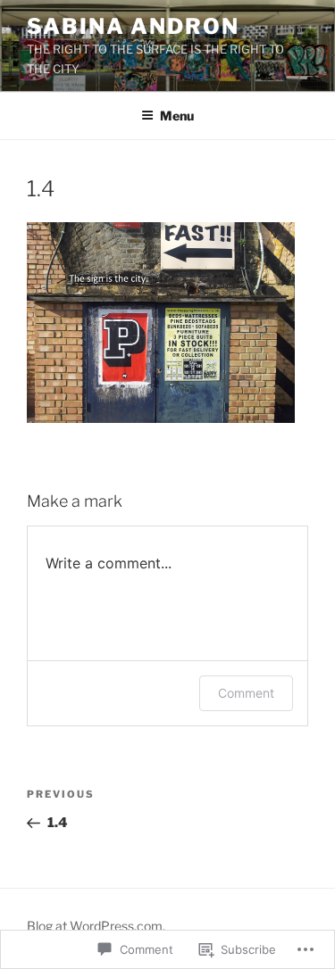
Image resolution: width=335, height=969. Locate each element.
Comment (246, 692)
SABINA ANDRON (133, 26)
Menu (177, 115)
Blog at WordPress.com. (96, 925)
